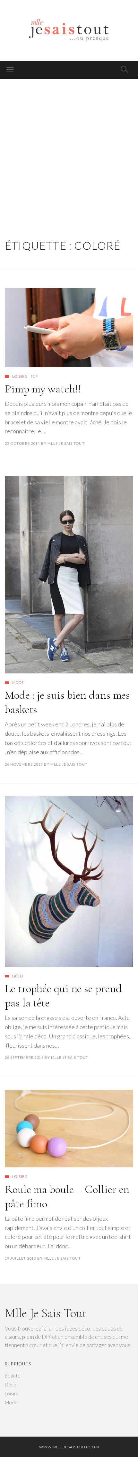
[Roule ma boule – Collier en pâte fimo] (69, 1128)
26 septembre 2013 (24, 1057)
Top (34, 376)
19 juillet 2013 (20, 1258)
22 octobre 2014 (22, 443)
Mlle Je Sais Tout (66, 443)
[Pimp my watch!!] (69, 327)
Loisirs (19, 376)
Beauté (13, 1375)
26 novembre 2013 (24, 764)
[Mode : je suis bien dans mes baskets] (69, 574)
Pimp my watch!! (43, 389)
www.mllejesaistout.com (69, 1447)
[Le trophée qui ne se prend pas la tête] (69, 881)
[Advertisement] (69, 151)
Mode (18, 682)
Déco (17, 976)
